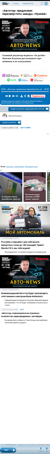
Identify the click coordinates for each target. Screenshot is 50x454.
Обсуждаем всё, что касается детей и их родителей (30, 445)
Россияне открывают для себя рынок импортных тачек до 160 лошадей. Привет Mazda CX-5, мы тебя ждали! (22, 245)
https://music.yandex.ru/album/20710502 (32, 75)
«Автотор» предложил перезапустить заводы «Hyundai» (24, 12)
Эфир (47, 451)
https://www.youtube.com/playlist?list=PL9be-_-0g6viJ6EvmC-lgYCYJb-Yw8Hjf (43, 79)
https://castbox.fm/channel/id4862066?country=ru (47, 75)
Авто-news (25, 128)
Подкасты (40, 451)
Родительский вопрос (10, 444)
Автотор (9, 166)
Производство (31, 166)
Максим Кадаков (15, 116)
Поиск (41, 3)
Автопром (19, 166)
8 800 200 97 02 (28, 3)
